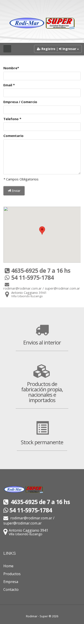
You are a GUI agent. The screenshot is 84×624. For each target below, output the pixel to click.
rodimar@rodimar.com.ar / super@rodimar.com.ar (28, 521)
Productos (12, 573)
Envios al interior (42, 342)
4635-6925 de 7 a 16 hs (39, 502)
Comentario (13, 135)
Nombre (11, 68)
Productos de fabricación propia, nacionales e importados (42, 392)
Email (9, 85)
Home (8, 565)
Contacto (11, 589)
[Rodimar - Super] (42, 23)
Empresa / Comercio (20, 102)
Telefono (12, 119)
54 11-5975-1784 (30, 510)
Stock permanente (42, 442)
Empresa (10, 581)
